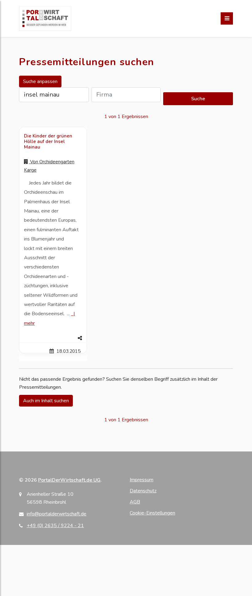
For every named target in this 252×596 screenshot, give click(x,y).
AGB (135, 502)
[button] (53, 338)
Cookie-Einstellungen (152, 513)
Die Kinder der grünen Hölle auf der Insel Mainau (48, 141)
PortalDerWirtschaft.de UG (69, 480)
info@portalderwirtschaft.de (56, 514)
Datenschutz (143, 490)
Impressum (141, 479)
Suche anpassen (40, 81)
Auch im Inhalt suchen (46, 400)
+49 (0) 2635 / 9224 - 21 (55, 525)
